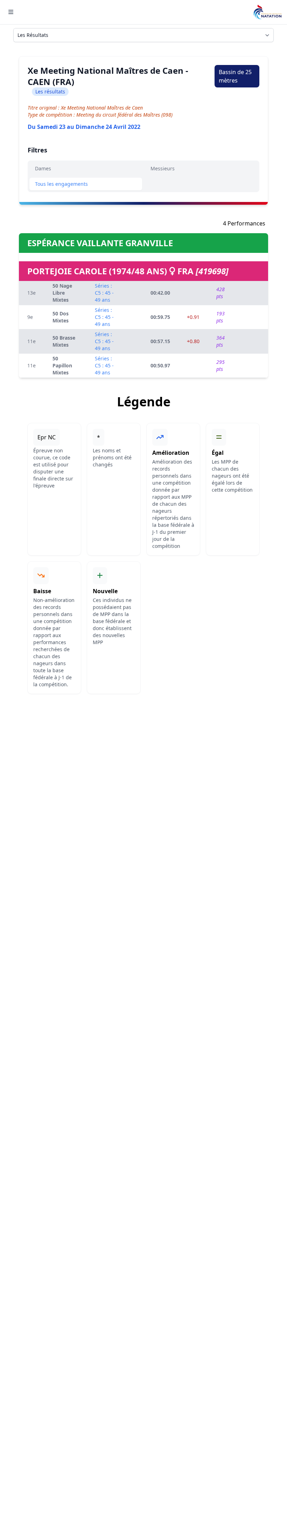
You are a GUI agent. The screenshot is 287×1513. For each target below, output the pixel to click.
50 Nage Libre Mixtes (62, 292)
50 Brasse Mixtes (63, 341)
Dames (43, 168)
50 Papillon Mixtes (62, 365)
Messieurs (162, 168)
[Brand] (267, 12)
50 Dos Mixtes (60, 317)
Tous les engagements (61, 184)
